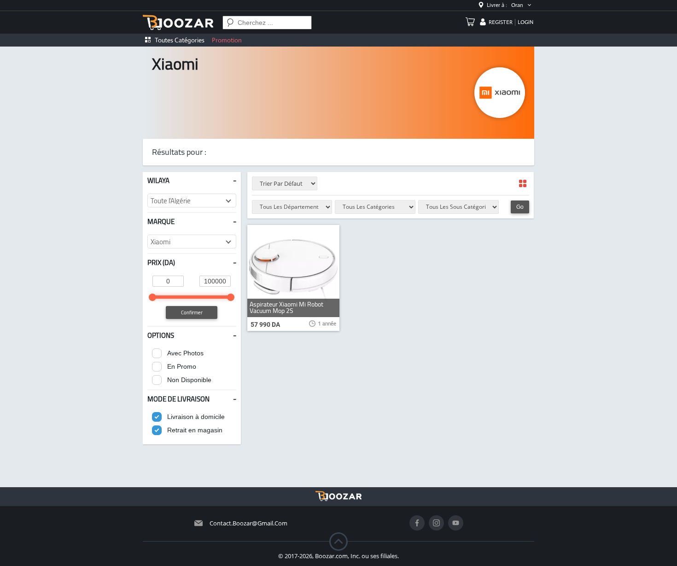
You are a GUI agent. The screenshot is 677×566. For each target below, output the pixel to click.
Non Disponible (189, 379)
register (501, 22)
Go (520, 207)
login (525, 22)
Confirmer (192, 312)
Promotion (227, 40)
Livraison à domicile (196, 416)
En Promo (181, 366)
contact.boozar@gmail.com (248, 523)
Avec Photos (185, 353)
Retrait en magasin (194, 430)
